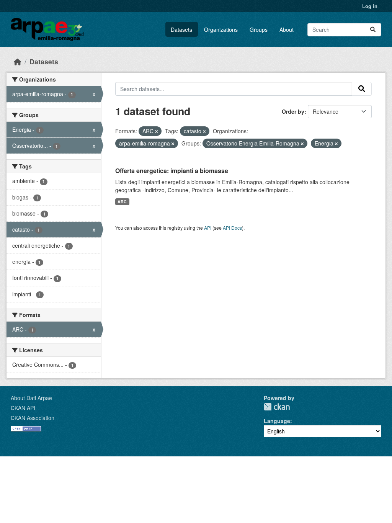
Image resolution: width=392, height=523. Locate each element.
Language (277, 421)
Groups (259, 29)
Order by (293, 111)
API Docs (232, 227)
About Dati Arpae (31, 398)
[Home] (17, 61)
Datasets (181, 29)
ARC (122, 201)
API (207, 227)
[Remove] (156, 131)
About (286, 29)
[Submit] (373, 29)
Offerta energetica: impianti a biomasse (171, 170)
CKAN (277, 407)
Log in (369, 6)
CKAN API (23, 408)
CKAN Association (32, 418)
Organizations (221, 29)
